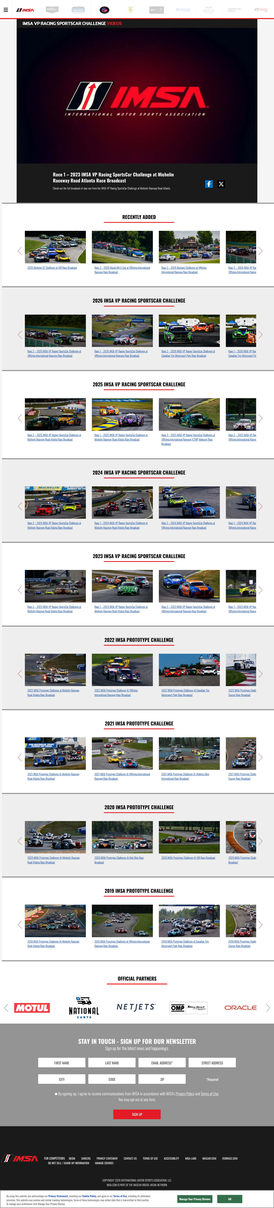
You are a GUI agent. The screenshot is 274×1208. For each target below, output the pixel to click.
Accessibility (171, 1158)
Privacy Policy (185, 1094)
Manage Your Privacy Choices (195, 1199)
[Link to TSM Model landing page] (123, 1007)
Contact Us (130, 1158)
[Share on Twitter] (221, 184)
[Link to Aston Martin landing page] (227, 1007)
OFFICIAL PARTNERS (137, 978)
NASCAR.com (209, 1158)
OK (229, 1199)
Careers (86, 1158)
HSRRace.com (229, 1158)
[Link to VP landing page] (175, 1007)
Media (72, 1158)
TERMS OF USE (150, 1158)
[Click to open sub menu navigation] (5, 10)
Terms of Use (209, 1094)
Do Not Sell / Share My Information (68, 1163)
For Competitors (54, 1158)
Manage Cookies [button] (104, 1163)
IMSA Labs (190, 1158)
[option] (55, 251)
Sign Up (137, 1114)
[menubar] (6, 10)
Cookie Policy (89, 1196)
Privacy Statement (107, 1158)
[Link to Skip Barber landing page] (71, 1007)
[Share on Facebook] (209, 184)
